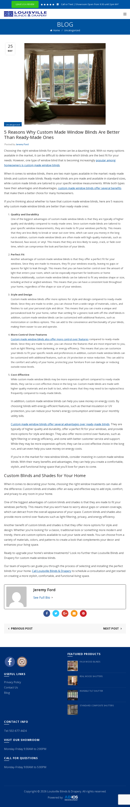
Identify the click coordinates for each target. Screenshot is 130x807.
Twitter (55, 613)
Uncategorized (72, 30)
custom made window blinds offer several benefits (89, 188)
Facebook (46, 613)
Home (56, 30)
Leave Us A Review (25, 4)
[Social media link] (10, 663)
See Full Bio (41, 597)
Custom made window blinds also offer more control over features (50, 339)
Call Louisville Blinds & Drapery (51, 571)
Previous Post (22, 628)
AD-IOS (73, 798)
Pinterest (83, 613)
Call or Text (67, 4)
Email (74, 613)
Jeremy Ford (22, 144)
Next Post (111, 628)
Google (65, 613)
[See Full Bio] (52, 597)
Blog (7, 693)
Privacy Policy (12, 682)
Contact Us (11, 687)
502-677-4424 (18, 731)
